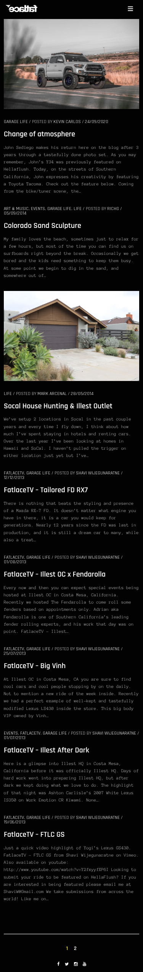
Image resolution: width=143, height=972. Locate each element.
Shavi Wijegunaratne (98, 473)
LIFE (78, 209)
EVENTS (38, 209)
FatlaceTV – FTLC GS (34, 834)
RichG (113, 209)
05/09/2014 (15, 213)
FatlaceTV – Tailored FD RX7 (46, 490)
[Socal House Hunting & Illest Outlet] (71, 335)
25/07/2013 (15, 653)
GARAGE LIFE (16, 122)
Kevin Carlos (67, 122)
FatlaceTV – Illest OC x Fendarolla (55, 574)
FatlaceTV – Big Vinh (35, 666)
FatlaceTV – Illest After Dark (46, 750)
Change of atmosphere (39, 134)
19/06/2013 (15, 822)
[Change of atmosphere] (71, 63)
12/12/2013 (14, 477)
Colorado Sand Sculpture (42, 226)
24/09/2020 (96, 122)
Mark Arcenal (52, 394)
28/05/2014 (82, 394)
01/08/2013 (15, 562)
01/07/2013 (15, 738)
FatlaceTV (14, 473)
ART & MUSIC (16, 209)
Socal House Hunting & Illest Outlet (58, 406)
